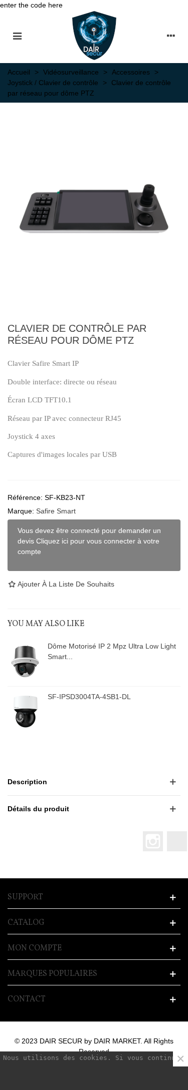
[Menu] (17, 35)
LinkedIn (177, 841)
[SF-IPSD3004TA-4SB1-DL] (25, 712)
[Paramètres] (170, 35)
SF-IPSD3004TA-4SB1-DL (89, 697)
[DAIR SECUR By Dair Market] (94, 36)
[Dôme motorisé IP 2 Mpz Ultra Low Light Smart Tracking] (25, 661)
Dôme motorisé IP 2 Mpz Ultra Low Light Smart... (112, 651)
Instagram (153, 841)
